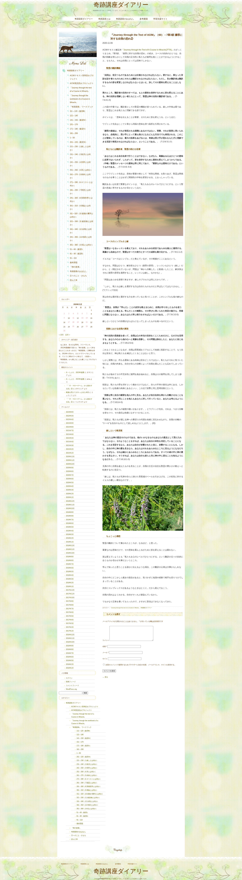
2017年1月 (70, 631)
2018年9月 (70, 557)
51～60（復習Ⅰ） (77, 249)
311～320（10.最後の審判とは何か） (81, 215)
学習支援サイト (160, 19)
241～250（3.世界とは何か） (80, 164)
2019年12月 (70, 501)
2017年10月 (70, 597)
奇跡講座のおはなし (125, 19)
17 (69, 322)
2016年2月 (70, 664)
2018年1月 (70, 586)
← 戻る (105, 677)
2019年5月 (70, 527)
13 (82, 318)
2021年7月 (70, 430)
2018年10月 (70, 553)
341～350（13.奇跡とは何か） (81, 238)
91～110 (73, 258)
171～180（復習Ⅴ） (78, 129)
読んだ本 (73, 280)
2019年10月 (70, 508)
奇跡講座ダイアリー (121, 5)
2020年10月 (70, 464)
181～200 (74, 133)
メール (105, 652)
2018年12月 (70, 545)
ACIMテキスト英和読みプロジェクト (82, 77)
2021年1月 (70, 453)
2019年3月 (70, 534)
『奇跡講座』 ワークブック (81, 107)
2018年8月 (70, 560)
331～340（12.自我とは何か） (81, 231)
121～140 (74, 115)
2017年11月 (70, 594)
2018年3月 (70, 579)
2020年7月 (70, 475)
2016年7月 (70, 653)
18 (73, 322)
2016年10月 (70, 642)
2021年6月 (70, 434)
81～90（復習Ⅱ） (77, 254)
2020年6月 (70, 479)
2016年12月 (70, 635)
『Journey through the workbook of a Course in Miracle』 (80, 98)
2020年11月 (70, 460)
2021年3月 (70, 445)
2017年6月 (70, 612)
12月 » (67, 335)
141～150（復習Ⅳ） (78, 120)
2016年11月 (70, 638)
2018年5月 (70, 571)
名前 (104, 646)
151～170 (74, 124)
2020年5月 (70, 482)
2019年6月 (70, 523)
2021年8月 (70, 427)
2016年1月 (70, 668)
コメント (105, 640)
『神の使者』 (75, 267)
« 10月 (61, 335)
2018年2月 (70, 583)
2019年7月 (70, 520)
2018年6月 (70, 568)
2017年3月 (70, 623)
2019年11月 (70, 505)
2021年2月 (70, 449)
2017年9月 (70, 601)
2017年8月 (70, 605)
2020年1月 (70, 497)
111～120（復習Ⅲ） (78, 111)
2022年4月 (70, 419)
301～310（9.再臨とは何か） (80, 207)
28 (87, 326)
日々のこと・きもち (78, 276)
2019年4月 (70, 531)
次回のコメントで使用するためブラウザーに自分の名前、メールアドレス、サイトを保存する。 (140, 665)
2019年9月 (70, 512)
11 (73, 318)
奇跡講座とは (104, 19)
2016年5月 (70, 660)
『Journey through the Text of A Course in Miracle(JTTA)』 (148, 50)
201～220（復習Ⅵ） (78, 142)
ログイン (69, 678)
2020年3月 (70, 490)
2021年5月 (70, 438)
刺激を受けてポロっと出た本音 (77, 392)
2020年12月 (70, 456)
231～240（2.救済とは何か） (80, 156)
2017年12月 (70, 590)
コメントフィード (72, 685)
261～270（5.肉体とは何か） (80, 176)
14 (87, 318)
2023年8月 (70, 412)
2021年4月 (70, 442)
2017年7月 (70, 609)
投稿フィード (71, 682)
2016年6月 (70, 657)
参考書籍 (144, 19)
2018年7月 (70, 564)
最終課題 (73, 262)
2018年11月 (70, 549)
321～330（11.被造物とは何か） (81, 223)
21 (87, 322)
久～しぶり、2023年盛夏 (75, 372)
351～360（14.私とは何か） (82, 245)
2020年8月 (70, 471)
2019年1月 (70, 542)
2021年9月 (70, 423)
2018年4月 (70, 575)
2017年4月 (70, 620)
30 (64, 331)
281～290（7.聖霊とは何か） (80, 191)
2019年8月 (70, 516)
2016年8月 (70, 649)
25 (73, 326)
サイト (104, 659)
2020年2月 (70, 494)
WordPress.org (71, 689)
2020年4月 (70, 486)
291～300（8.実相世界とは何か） (81, 199)
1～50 (72, 138)
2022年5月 (70, 416)
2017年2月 (70, 627)
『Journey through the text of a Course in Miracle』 (125, 607)
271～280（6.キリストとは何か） (81, 184)
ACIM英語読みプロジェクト (82, 83)
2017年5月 (70, 616)
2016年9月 (70, 646)
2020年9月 (70, 468)
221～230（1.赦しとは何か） (80, 148)
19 (78, 322)
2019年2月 (70, 538)
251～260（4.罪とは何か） (81, 170)
